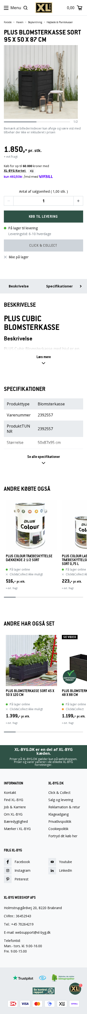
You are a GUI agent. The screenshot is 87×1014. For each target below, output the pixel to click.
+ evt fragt (11, 157)
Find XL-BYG (13, 800)
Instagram (22, 870)
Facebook (22, 861)
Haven (19, 22)
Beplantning (35, 22)
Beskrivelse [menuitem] (19, 286)
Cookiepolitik (58, 828)
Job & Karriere (15, 807)
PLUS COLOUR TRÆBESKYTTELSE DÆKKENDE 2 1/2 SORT (29, 558)
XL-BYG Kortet (15, 171)
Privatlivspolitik (59, 821)
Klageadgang (58, 814)
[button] (9, 201)
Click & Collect (59, 792)
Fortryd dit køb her (62, 836)
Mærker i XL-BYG (17, 828)
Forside (8, 22)
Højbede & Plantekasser (60, 22)
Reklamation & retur (64, 807)
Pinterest (21, 879)
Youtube (65, 861)
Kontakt (10, 792)
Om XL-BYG (13, 814)
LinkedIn (65, 870)
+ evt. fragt (12, 588)
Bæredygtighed (16, 821)
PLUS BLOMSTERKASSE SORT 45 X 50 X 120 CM (30, 693)
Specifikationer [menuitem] (59, 286)
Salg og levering (60, 800)
